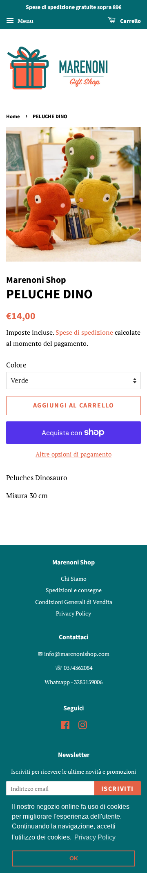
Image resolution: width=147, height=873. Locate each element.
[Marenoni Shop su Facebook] (65, 726)
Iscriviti (117, 788)
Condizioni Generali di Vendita (73, 602)
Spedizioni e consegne (74, 590)
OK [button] (73, 858)
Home (13, 116)
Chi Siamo (74, 578)
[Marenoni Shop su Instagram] (82, 726)
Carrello (130, 21)
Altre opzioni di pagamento (73, 454)
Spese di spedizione (84, 332)
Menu (24, 21)
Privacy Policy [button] (95, 837)
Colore (16, 364)
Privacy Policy (73, 613)
